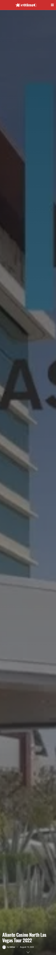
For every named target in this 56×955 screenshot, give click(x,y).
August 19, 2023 (27, 947)
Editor (12, 947)
